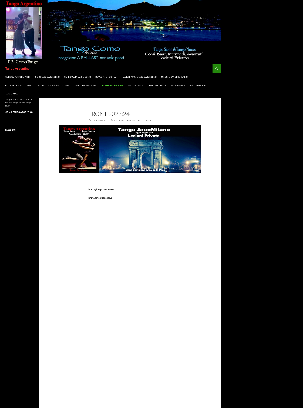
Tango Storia (178, 85)
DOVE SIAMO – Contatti (106, 77)
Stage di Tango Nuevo (84, 85)
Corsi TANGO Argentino (47, 77)
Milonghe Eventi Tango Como (53, 85)
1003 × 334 (119, 120)
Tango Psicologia (156, 85)
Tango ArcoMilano (111, 85)
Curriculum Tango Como (77, 77)
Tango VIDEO (11, 94)
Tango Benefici (135, 85)
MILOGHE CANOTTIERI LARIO (174, 77)
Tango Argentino (17, 68)
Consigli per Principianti (18, 77)
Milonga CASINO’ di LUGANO (19, 85)
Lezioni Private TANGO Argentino (140, 77)
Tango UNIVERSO (197, 85)
